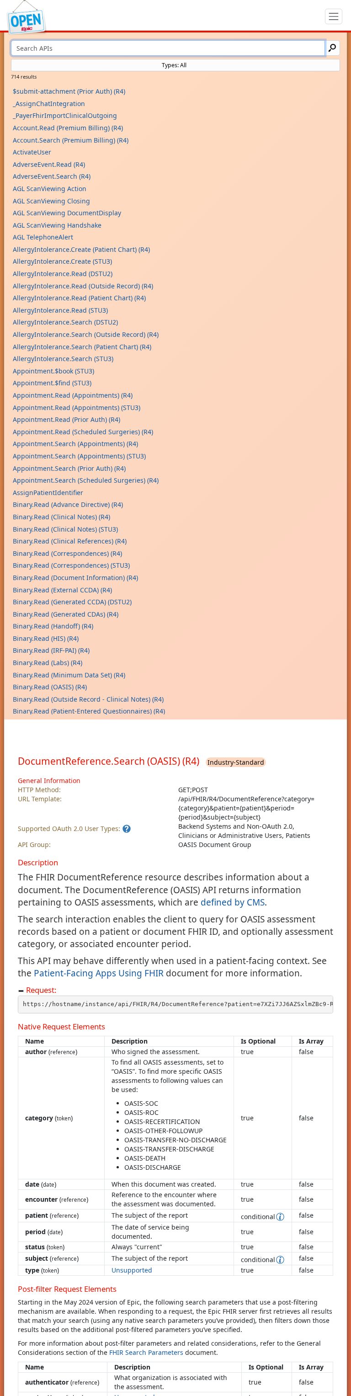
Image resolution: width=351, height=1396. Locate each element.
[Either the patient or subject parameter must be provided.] (280, 1216)
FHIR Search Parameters (146, 1352)
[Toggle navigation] (333, 16)
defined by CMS (233, 902)
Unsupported (132, 1270)
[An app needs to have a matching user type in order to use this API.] (126, 828)
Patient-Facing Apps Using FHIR (99, 973)
